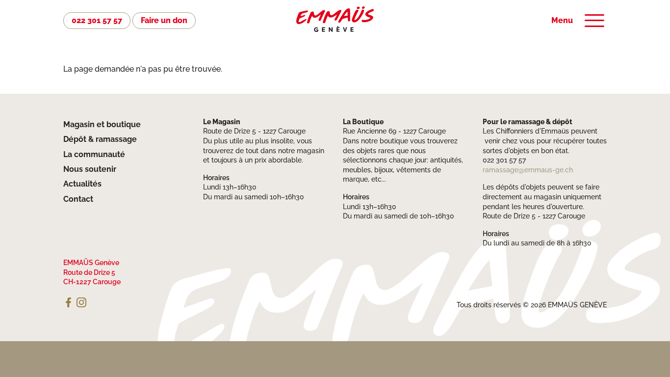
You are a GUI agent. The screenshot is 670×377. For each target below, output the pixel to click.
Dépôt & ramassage (100, 139)
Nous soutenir (89, 169)
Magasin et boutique (102, 124)
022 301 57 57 (97, 20)
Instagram (81, 302)
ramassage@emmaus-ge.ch (528, 170)
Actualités (82, 183)
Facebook (68, 302)
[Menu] (594, 20)
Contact (78, 199)
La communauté (94, 154)
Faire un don (164, 20)
